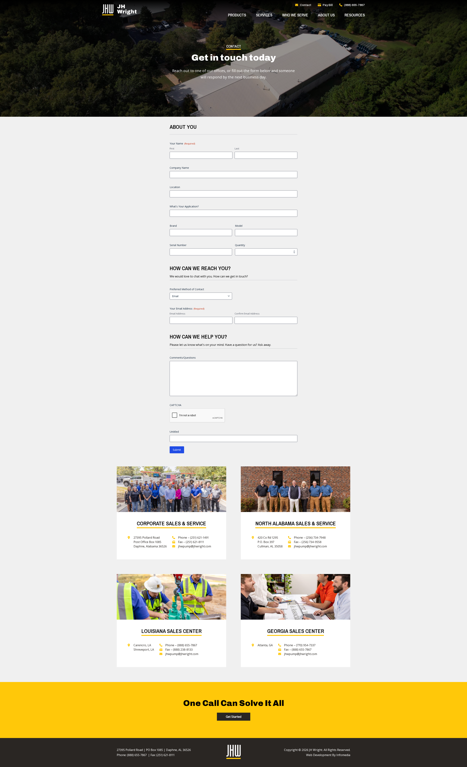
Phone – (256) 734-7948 (310, 538)
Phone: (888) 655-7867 (132, 755)
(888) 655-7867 (354, 5)
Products (237, 15)
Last (237, 148)
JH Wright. (316, 750)
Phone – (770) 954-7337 (299, 645)
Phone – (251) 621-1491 (193, 538)
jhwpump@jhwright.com (194, 546)
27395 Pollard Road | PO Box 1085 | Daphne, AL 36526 (154, 750)
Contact (305, 5)
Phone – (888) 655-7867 (181, 645)
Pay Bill (328, 5)
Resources (355, 15)
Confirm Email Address (247, 313)
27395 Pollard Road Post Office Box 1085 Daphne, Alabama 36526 (150, 542)
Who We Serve (295, 15)
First (172, 148)
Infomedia (343, 755)
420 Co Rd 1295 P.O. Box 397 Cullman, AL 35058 (270, 542)
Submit (177, 449)
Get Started (233, 717)
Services (264, 15)
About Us (326, 15)
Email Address (177, 313)
